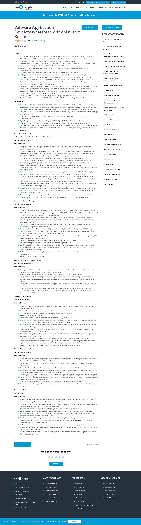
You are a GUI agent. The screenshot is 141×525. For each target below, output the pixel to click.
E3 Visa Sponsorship (109, 487)
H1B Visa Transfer (108, 483)
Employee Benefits (80, 491)
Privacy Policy (113, 28)
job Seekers (90, 7)
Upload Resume (79, 487)
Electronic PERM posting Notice (26, 508)
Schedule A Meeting (22, 487)
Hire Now (90, 28)
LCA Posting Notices (22, 498)
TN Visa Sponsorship (109, 491)
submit (56, 464)
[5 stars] (63, 457)
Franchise (103, 7)
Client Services (75, 7)
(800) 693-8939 (120, 2)
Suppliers (19, 495)
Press (111, 7)
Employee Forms (21, 2)
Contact (118, 7)
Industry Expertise (50, 498)
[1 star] (49, 457)
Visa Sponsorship (79, 501)
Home (65, 7)
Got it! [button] (74, 521)
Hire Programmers (51, 487)
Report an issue (93, 445)
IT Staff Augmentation (52, 483)
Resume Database (51, 501)
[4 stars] (59, 457)
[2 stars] (52, 457)
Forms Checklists (79, 509)
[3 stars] (56, 457)
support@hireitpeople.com (99, 2)
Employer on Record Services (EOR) (85, 505)
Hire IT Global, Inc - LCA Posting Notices (26, 503)
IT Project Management (52, 494)
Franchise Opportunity (23, 491)
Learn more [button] (62, 521)
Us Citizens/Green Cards (81, 498)
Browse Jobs (78, 483)
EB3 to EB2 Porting (109, 494)
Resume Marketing (80, 494)
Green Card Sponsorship (110, 498)
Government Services (51, 491)
